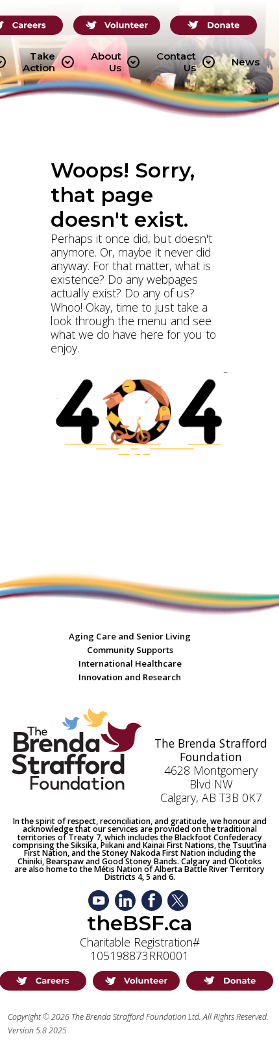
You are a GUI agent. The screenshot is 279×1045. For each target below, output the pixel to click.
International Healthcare (130, 663)
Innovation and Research (130, 677)
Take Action (48, 62)
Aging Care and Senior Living (130, 636)
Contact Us (185, 62)
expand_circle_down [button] (67, 62)
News (246, 62)
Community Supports (130, 650)
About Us (115, 62)
